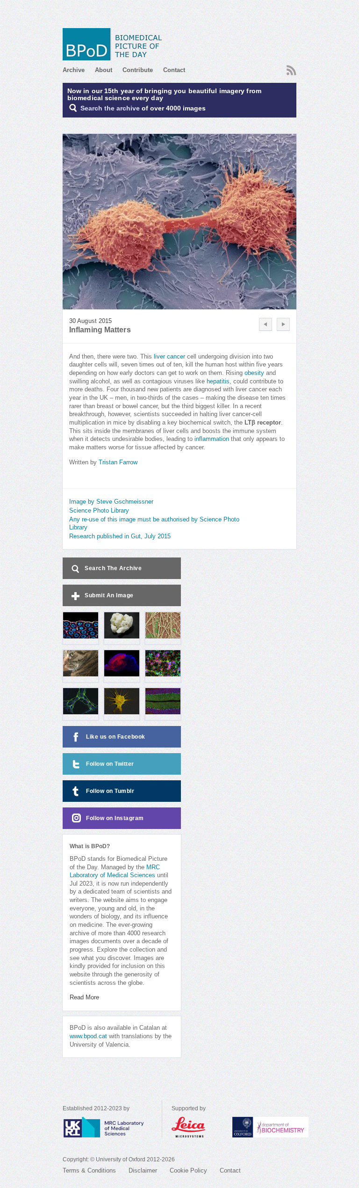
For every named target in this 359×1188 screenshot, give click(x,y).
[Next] (283, 324)
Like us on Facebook (115, 736)
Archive (74, 69)
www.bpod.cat (88, 1036)
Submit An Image (109, 595)
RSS (290, 67)
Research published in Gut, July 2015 (120, 536)
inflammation (211, 439)
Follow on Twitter (110, 764)
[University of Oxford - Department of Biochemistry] (287, 1127)
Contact (174, 69)
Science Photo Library (99, 510)
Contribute (137, 69)
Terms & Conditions (89, 1170)
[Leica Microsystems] (197, 1127)
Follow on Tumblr (110, 791)
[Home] (115, 44)
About (103, 69)
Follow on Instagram (115, 818)
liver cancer (169, 356)
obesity (254, 373)
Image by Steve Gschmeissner (111, 502)
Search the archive (110, 108)
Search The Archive (113, 568)
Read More (84, 997)
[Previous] (265, 324)
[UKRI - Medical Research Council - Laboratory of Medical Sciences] (112, 1127)
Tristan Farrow (118, 462)
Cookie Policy (188, 1170)
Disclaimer (143, 1170)
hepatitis (218, 381)
